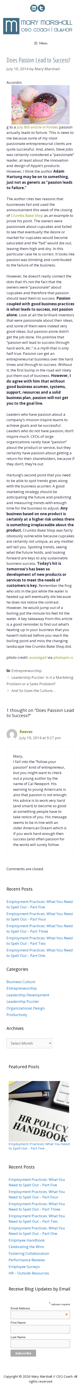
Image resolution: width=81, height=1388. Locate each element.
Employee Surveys (24, 1266)
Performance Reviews (27, 1259)
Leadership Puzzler (22, 1001)
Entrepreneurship (26, 670)
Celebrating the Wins (26, 1246)
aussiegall (38, 657)
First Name (18, 1322)
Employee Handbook (27, 1240)
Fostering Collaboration (29, 1253)
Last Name (18, 1337)
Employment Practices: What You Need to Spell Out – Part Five (39, 1146)
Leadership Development (27, 994)
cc (71, 657)
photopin (61, 657)
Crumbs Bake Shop (27, 215)
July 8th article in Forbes (37, 127)
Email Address (39, 1308)
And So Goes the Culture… (33, 690)
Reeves (25, 731)
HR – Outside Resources (29, 1273)
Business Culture (20, 981)
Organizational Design (25, 1008)
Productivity (16, 1014)
